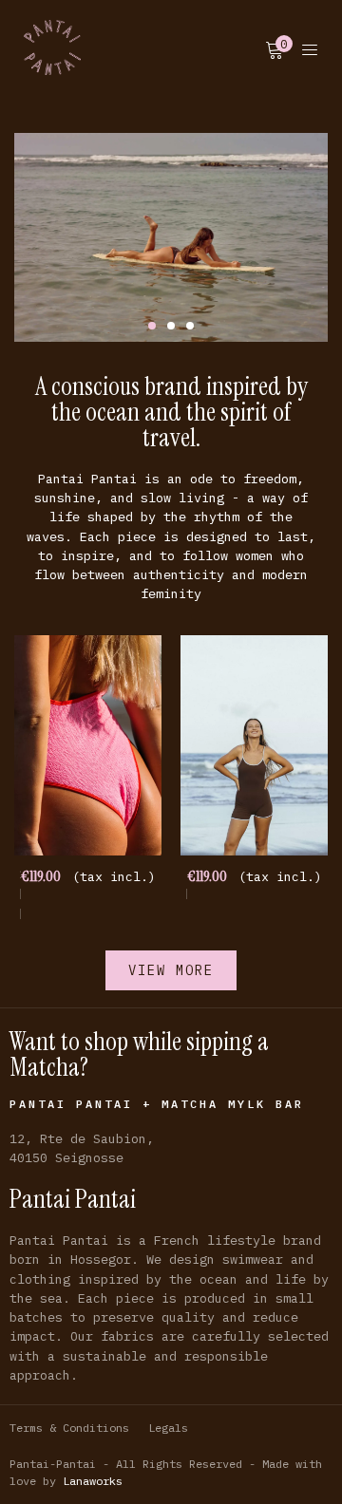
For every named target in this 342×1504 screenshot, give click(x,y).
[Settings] (310, 47)
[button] (152, 325)
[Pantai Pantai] (52, 48)
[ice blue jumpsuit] (254, 745)
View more (171, 970)
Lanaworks (93, 1481)
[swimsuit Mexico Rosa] (88, 745)
